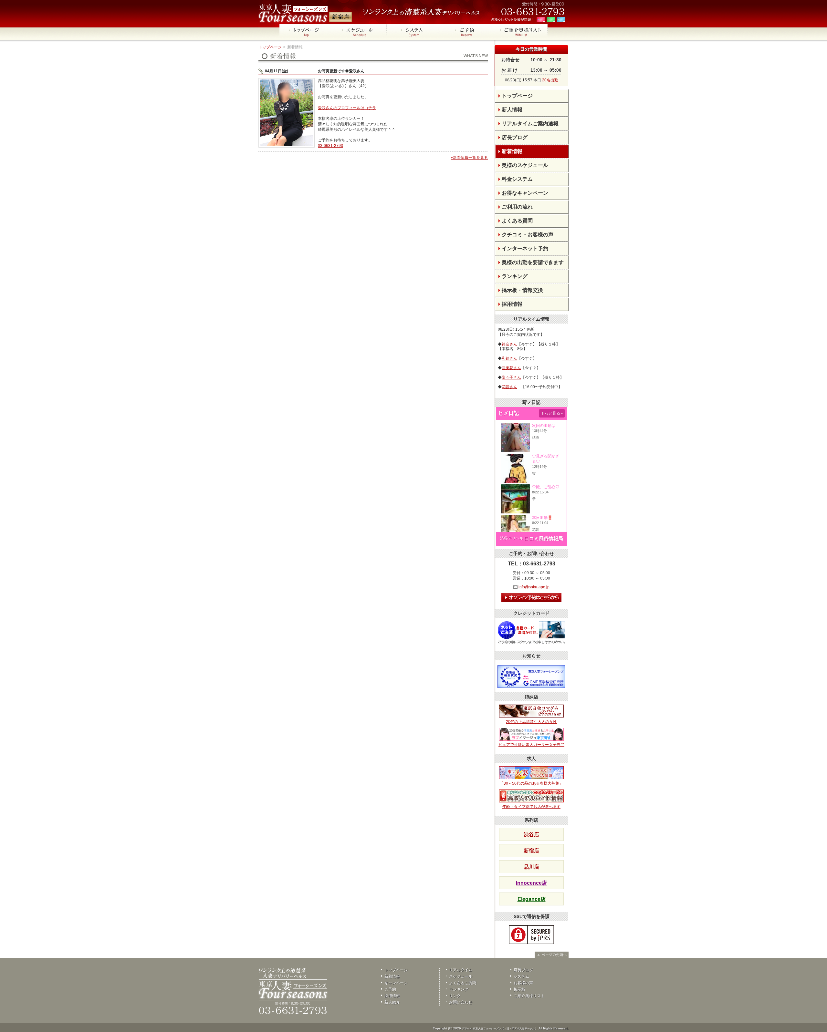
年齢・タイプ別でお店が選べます (531, 806)
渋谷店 (531, 834)
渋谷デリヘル (511, 538)
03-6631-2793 (330, 145)
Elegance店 (532, 899)
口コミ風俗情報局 (543, 538)
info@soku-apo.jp (534, 587)
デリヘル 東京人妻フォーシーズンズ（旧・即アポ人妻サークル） (500, 1028)
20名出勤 (550, 80)
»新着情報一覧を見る (469, 157)
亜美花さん (511, 368)
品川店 (531, 867)
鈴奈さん (509, 344)
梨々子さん (511, 377)
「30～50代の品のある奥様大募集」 (531, 783)
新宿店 (531, 850)
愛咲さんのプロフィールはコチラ (347, 108)
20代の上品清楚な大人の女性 (531, 721)
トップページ (270, 47)
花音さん (509, 387)
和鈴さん (509, 358)
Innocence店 (531, 883)
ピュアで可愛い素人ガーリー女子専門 (531, 744)
